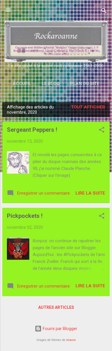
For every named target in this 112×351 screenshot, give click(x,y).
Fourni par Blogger (59, 328)
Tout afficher (88, 107)
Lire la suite (90, 193)
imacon (71, 340)
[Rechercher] (104, 11)
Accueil (22, 83)
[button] (101, 130)
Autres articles (56, 307)
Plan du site (84, 83)
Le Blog (51, 83)
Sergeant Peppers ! (32, 129)
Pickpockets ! (25, 215)
